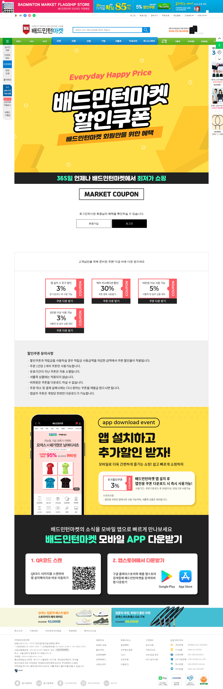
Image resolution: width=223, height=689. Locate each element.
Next (219, 111)
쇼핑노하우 (101, 664)
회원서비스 (126, 640)
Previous (216, 111)
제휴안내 (100, 640)
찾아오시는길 (90, 630)
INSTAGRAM (94, 683)
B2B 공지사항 (152, 659)
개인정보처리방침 (53, 630)
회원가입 (143, 15)
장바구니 (154, 15)
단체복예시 (101, 659)
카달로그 (125, 664)
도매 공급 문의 (152, 654)
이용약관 (34, 630)
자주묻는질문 (127, 650)
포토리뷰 (125, 659)
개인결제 (177, 15)
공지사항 (150, 645)
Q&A (123, 654)
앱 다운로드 (27, 683)
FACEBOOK (71, 683)
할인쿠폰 (100, 650)
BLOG (114, 683)
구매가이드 (150, 650)
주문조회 (165, 15)
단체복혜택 (101, 654)
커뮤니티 (201, 15)
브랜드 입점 (101, 645)
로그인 (133, 15)
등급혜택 (125, 645)
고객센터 (188, 15)
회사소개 (18, 630)
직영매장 (73, 630)
